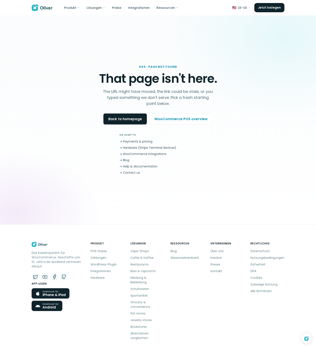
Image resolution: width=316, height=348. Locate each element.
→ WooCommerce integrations (142, 154)
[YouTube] (45, 277)
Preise (116, 8)
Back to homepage (125, 119)
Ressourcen (165, 8)
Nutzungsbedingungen (267, 258)
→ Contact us (129, 172)
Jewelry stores (141, 320)
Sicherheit (257, 264)
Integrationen (139, 8)
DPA (253, 271)
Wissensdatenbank (184, 258)
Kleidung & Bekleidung (138, 280)
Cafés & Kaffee (142, 258)
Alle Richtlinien (261, 291)
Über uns (217, 251)
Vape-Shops (139, 251)
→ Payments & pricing (135, 141)
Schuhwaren (139, 289)
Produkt (70, 8)
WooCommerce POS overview (181, 119)
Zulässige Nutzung (264, 284)
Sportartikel (138, 295)
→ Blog (124, 160)
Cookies (256, 278)
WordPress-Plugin (104, 264)
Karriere (216, 258)
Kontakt (216, 271)
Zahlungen (98, 258)
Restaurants (139, 264)
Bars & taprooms (143, 271)
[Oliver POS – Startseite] (42, 7)
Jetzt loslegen (269, 7)
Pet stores (138, 313)
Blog (173, 251)
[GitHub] (64, 277)
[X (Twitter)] (35, 277)
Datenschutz (260, 251)
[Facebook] (54, 277)
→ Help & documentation (138, 166)
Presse (215, 264)
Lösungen (94, 8)
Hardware (98, 278)
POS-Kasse (99, 251)
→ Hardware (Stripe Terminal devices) (147, 148)
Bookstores (138, 327)
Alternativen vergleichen (139, 335)
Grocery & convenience (140, 304)
